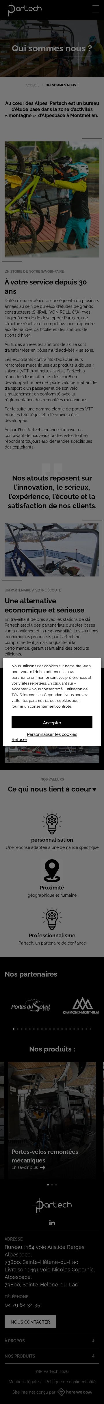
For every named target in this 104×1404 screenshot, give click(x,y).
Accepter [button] (52, 722)
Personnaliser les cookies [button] (52, 733)
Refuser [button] (19, 739)
